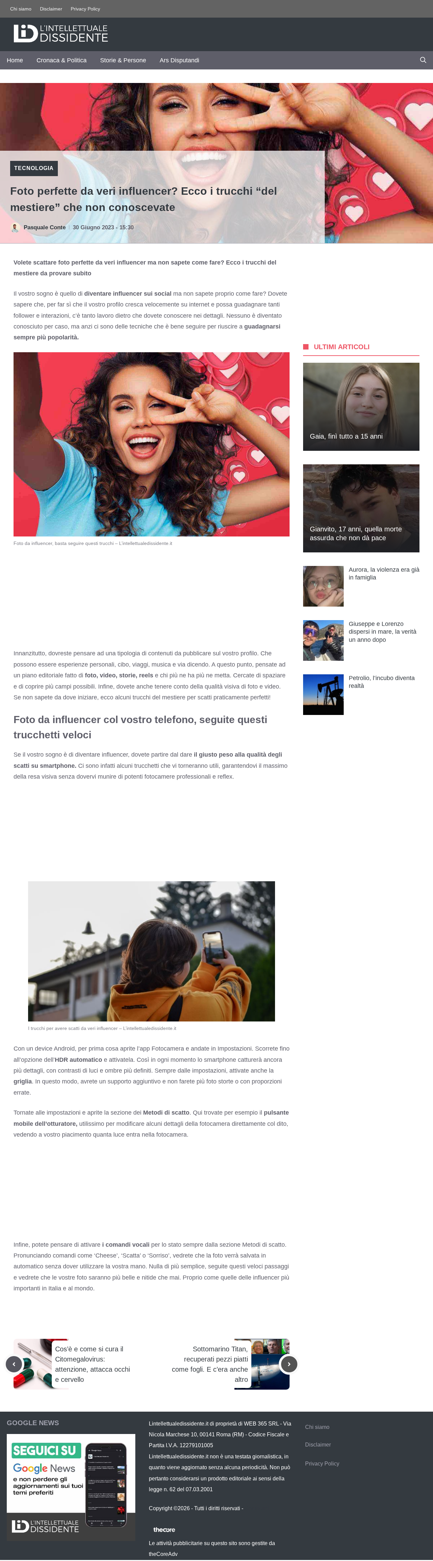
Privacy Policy (85, 9)
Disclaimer (51, 9)
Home (15, 60)
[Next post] (289, 1364)
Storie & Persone (123, 60)
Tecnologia (34, 168)
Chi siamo (20, 9)
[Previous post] (13, 1364)
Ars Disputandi (179, 60)
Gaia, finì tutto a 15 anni (346, 436)
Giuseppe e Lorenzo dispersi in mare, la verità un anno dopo (382, 631)
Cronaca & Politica (62, 60)
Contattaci (257, 1508)
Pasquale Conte (45, 227)
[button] (423, 60)
